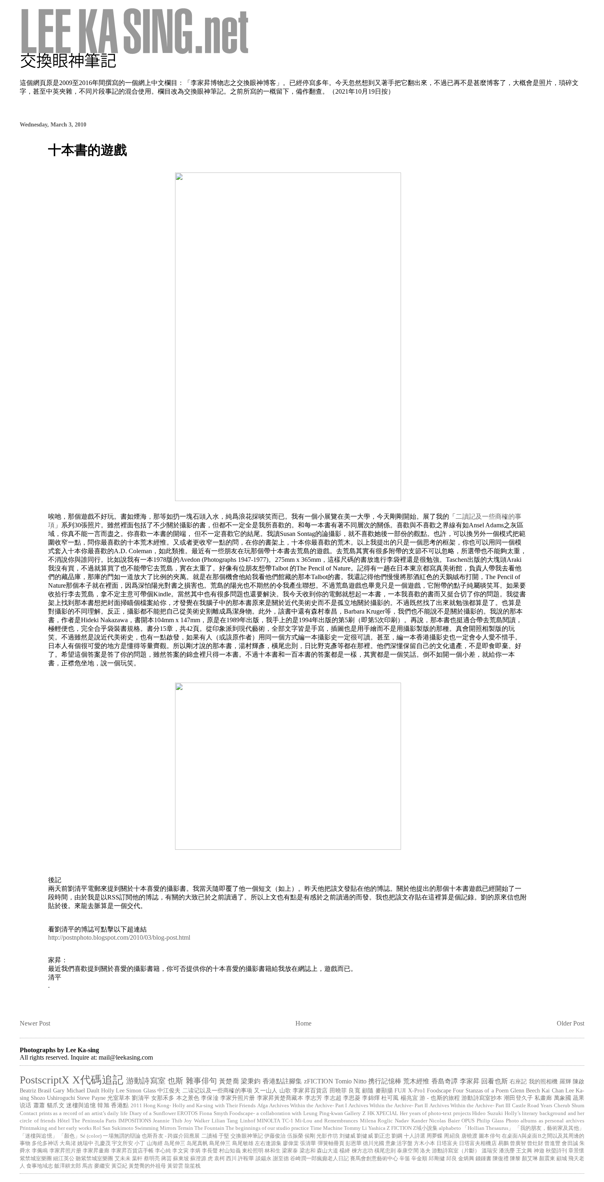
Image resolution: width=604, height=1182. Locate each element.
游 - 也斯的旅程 (440, 1098)
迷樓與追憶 (81, 1105)
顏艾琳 (530, 1158)
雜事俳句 (201, 1080)
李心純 (163, 1151)
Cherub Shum (569, 1105)
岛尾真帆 (197, 1143)
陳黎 (515, 1158)
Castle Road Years (532, 1105)
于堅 (224, 1136)
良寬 (354, 1090)
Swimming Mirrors (155, 1128)
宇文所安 (122, 1143)
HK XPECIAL (383, 1113)
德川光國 (373, 1143)
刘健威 (347, 1136)
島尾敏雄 (243, 1143)
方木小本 (424, 1143)
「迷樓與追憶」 (39, 1136)
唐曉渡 (469, 1136)
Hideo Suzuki (487, 1113)
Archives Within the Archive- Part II (388, 1105)
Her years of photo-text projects (435, 1113)
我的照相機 (543, 1081)
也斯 (175, 1080)
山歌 (285, 1090)
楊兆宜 (409, 1098)
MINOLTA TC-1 (275, 1121)
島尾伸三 (220, 1143)
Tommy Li (355, 1128)
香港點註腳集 (282, 1081)
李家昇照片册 (65, 1151)
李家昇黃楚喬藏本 (280, 1098)
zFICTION (318, 1081)
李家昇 (470, 1081)
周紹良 (452, 1136)
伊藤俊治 (275, 1136)
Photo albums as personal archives (545, 1121)
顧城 (561, 1158)
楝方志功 (362, 1151)
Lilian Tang (225, 1121)
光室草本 (119, 1098)
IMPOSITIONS (134, 1121)
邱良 (451, 1158)
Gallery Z (355, 1113)
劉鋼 (397, 1136)
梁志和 (308, 1151)
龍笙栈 (192, 1166)
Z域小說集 (425, 1128)
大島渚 (68, 1143)
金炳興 (466, 1158)
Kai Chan (552, 1090)
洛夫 (425, 1151)
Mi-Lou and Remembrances (326, 1121)
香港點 (120, 1105)
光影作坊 (327, 1136)
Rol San (102, 1128)
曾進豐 (552, 1143)
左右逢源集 (268, 1143)
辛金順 (419, 1158)
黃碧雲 (175, 1166)
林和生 (273, 1151)
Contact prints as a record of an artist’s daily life (74, 1113)
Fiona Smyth (213, 1113)
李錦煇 (370, 1098)
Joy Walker (197, 1121)
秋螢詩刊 (556, 1151)
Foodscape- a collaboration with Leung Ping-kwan (286, 1113)
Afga (262, 1105)
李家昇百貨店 (310, 1090)
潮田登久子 (518, 1098)
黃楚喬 (229, 1081)
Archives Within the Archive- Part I (308, 1105)
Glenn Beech (525, 1090)
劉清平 (140, 1098)
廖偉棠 (291, 1143)
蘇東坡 (181, 1158)
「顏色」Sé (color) (80, 1136)
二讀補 (209, 1136)
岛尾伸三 (174, 1143)
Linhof (247, 1121)
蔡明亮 (152, 1158)
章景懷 (576, 1151)
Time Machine (326, 1128)
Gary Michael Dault (76, 1090)
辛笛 (404, 1158)
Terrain (185, 1128)
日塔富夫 (447, 1143)
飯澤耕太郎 (67, 1166)
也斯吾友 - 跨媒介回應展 (171, 1136)
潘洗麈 (507, 1151)
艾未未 (123, 1158)
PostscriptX (44, 1080)
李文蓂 (180, 1151)
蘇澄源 (198, 1158)
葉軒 (137, 1158)
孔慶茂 (103, 1143)
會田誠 (570, 1143)
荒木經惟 (416, 1081)
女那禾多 (163, 1098)
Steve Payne (91, 1098)
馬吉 (87, 1166)
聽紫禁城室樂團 (94, 1158)
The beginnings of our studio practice (267, 1128)
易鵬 (503, 1143)
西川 (231, 1158)
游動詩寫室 (146, 1080)
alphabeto (450, 1128)
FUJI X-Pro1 (409, 1090)
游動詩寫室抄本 (481, 1098)
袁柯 (219, 1158)
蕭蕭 (39, 1105)
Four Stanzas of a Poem (481, 1090)
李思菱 (351, 1098)
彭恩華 (354, 1143)
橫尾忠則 (385, 1151)
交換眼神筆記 (247, 1136)
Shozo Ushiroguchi (53, 1098)
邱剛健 (437, 1158)
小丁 (139, 1143)
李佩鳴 (40, 1151)
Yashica (376, 1128)
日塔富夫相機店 (477, 1143)
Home (303, 1023)
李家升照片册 (237, 1098)
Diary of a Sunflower (152, 1113)
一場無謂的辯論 (122, 1136)
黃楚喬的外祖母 (147, 1166)
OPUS (468, 1121)
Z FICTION (399, 1128)
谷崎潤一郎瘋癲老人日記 (319, 1158)
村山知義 (229, 1151)
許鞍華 (246, 1158)
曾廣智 (518, 1143)
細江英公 (63, 1158)
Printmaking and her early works (56, 1128)
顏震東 (547, 1158)
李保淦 (209, 1098)
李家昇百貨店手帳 (132, 1151)
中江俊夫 (169, 1090)
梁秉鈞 (251, 1081)
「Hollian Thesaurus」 (488, 1128)
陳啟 (578, 1081)
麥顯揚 (384, 1090)
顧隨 (367, 1090)
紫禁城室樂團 (36, 1158)
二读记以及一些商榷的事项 (217, 1090)
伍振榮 (295, 1136)
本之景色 (188, 1098)
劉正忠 (382, 1136)
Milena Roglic (376, 1121)
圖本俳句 (489, 1136)
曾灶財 (535, 1143)
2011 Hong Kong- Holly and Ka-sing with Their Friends (193, 1105)
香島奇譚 (444, 1081)
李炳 (195, 1151)
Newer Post (35, 1023)
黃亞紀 (119, 1166)
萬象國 (562, 1098)
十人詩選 (414, 1136)
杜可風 (390, 1098)
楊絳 (344, 1151)
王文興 (524, 1151)
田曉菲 (338, 1090)
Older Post (570, 1023)
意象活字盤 (398, 1143)
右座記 (518, 1081)
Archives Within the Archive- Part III (470, 1105)
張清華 (308, 1143)
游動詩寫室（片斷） (456, 1151)
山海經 (155, 1143)
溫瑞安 (490, 1151)
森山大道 (327, 1151)
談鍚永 (264, 1158)
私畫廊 (543, 1098)
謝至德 (281, 1158)
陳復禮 (501, 1158)
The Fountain (209, 1128)
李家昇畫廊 (96, 1151)
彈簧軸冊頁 (331, 1143)
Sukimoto (123, 1128)
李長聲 (210, 1151)
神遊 (539, 1151)
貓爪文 (56, 1105)
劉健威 (365, 1136)
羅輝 (565, 1081)
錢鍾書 (483, 1158)
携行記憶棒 (384, 1081)
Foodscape (439, 1090)
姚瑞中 (85, 1143)
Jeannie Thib (167, 1121)
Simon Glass (140, 1090)
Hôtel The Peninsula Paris (87, 1121)
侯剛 (309, 1136)
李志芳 (313, 1098)
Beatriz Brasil (35, 1090)
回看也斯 (494, 1081)
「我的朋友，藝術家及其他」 (549, 1128)
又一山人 (265, 1090)
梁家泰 (290, 1151)
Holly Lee (112, 1090)
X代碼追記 (97, 1080)
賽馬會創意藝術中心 (374, 1158)
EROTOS (187, 1113)
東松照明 (252, 1151)
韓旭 (103, 1105)
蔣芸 (166, 1158)
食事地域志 (39, 1166)
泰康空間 (407, 1151)
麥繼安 (102, 1166)
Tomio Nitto (351, 1081)
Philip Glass (490, 1121)
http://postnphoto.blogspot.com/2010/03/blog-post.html (119, 937)
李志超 (332, 1098)
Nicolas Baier (444, 1121)
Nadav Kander (411, 1121)
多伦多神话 (45, 1143)
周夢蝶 (434, 1136)
